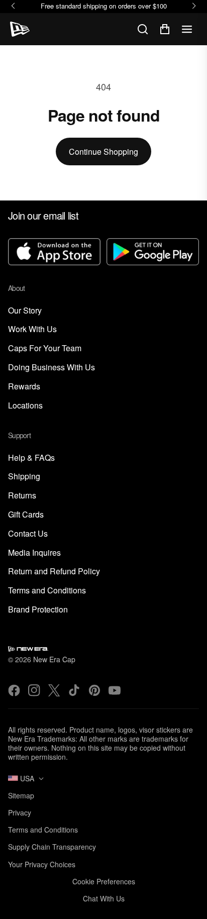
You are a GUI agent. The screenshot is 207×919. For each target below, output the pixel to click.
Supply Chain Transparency (52, 846)
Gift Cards (26, 514)
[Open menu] (187, 29)
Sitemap (21, 795)
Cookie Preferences (103, 881)
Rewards (24, 386)
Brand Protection (38, 609)
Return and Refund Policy (54, 571)
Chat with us (104, 898)
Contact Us (28, 534)
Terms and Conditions (47, 590)
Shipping (24, 476)
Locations (25, 405)
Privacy (19, 812)
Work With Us (32, 329)
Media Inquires (34, 553)
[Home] (20, 29)
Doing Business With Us (51, 367)
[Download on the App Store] (54, 252)
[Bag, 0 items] (165, 29)
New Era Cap (54, 659)
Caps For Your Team (44, 348)
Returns (22, 495)
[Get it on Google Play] (153, 252)
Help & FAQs (31, 458)
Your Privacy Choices (41, 864)
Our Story (25, 310)
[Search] (143, 29)
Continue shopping (103, 151)
